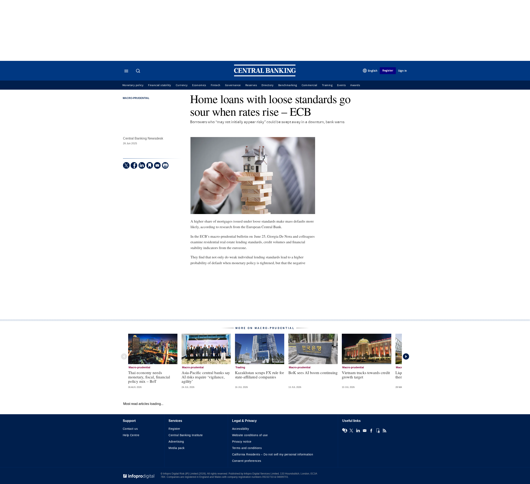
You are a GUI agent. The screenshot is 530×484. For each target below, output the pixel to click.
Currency (182, 85)
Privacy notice (242, 442)
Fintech (215, 85)
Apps (377, 430)
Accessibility (240, 429)
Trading (240, 367)
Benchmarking (287, 85)
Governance (233, 85)
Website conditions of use (250, 435)
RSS (384, 430)
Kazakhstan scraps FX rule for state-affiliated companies (259, 374)
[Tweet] (126, 165)
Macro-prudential (136, 98)
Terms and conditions (247, 448)
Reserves (251, 85)
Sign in (402, 71)
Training (327, 85)
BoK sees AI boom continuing (313, 372)
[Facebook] (134, 165)
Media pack (176, 448)
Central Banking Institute (186, 435)
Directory (267, 85)
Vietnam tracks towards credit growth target (366, 374)
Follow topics (344, 430)
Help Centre (131, 435)
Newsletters (364, 430)
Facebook (371, 430)
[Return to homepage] (265, 75)
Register (387, 70)
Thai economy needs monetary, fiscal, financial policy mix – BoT (149, 376)
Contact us (130, 429)
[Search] (138, 71)
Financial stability (159, 85)
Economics (199, 85)
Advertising (176, 442)
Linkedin (357, 430)
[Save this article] (149, 165)
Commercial (309, 85)
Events (341, 85)
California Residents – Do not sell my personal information (272, 454)
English (373, 71)
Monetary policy (132, 85)
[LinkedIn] (142, 165)
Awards (355, 85)
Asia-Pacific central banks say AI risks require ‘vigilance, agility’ (206, 376)
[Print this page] (165, 165)
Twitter (351, 430)
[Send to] (157, 165)
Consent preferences (246, 461)
